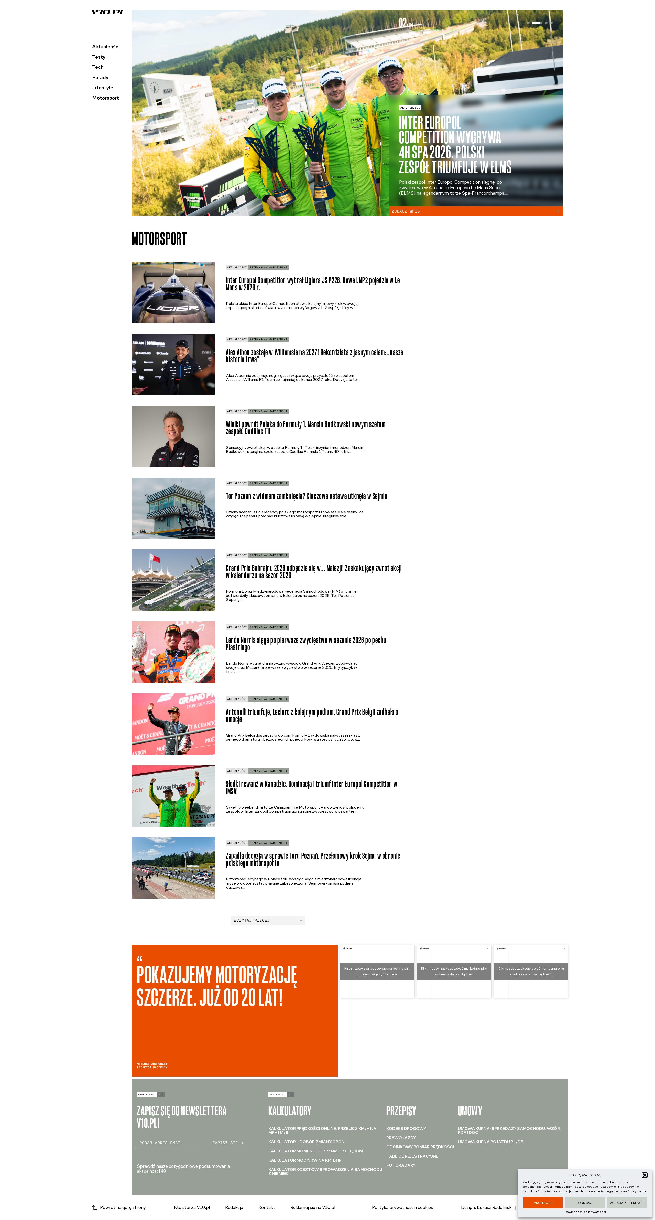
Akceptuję (542, 1203)
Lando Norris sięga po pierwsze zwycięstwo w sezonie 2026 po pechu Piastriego (306, 643)
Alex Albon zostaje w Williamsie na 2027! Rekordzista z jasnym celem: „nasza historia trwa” (314, 356)
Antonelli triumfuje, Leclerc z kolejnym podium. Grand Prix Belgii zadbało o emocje (312, 715)
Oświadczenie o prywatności (585, 1212)
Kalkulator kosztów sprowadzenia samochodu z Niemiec (325, 1171)
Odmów (585, 1203)
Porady (100, 77)
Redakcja (234, 1207)
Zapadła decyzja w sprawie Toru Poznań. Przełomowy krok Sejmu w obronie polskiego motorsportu (313, 859)
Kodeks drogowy (406, 1128)
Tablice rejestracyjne (412, 1156)
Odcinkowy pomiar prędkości (420, 1146)
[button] (644, 1175)
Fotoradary (401, 1165)
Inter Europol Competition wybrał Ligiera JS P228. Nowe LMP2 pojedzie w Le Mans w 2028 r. (313, 284)
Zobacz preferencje (627, 1203)
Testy (98, 56)
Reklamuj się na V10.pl (312, 1207)
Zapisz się (225, 1142)
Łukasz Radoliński (494, 1207)
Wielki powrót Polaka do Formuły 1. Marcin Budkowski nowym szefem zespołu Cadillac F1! (306, 428)
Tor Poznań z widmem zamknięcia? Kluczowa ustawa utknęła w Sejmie (306, 496)
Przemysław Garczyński (268, 267)
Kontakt (266, 1207)
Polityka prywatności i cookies (402, 1207)
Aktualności (106, 46)
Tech (98, 67)
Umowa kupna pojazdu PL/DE (490, 1141)
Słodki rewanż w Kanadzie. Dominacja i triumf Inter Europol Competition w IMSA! (311, 787)
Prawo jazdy (401, 1137)
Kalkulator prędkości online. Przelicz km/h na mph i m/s (322, 1130)
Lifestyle (102, 87)
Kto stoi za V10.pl (192, 1207)
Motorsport (105, 97)
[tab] (528, 23)
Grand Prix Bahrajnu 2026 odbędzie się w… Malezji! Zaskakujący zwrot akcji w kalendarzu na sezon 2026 (314, 571)
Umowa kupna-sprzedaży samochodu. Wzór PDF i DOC (509, 1130)
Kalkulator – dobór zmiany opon (306, 1141)
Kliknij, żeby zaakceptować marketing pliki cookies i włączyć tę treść (377, 971)
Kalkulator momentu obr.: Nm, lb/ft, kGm (315, 1151)
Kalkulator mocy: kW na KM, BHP (304, 1160)
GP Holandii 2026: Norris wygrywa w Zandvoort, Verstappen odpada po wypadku (453, 145)
